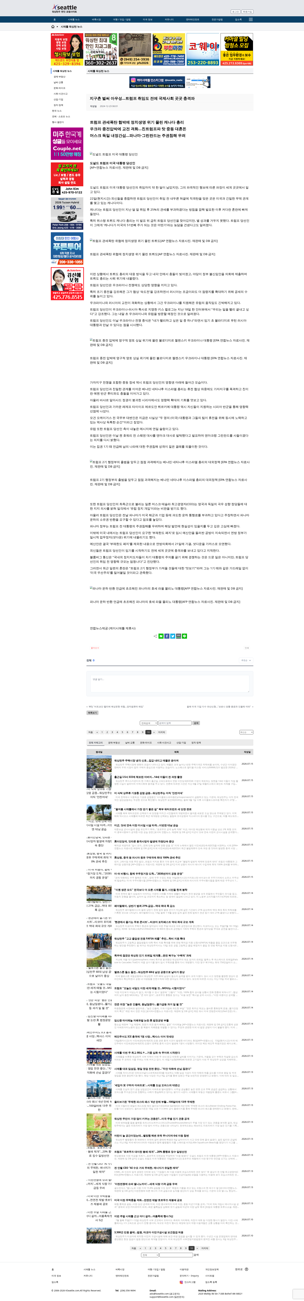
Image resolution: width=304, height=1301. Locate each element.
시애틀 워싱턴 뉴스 (62, 70)
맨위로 (239, 1269)
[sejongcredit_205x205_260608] (135, 49)
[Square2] (101, 49)
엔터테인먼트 (192, 19)
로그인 (235, 11)
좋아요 (95, 647)
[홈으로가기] (64, 8)
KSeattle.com (72, 1290)
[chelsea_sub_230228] (67, 49)
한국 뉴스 (57, 110)
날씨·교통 (58, 82)
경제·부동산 (59, 76)
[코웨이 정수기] (203, 49)
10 (148, 732)
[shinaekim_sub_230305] (67, 283)
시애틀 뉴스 (74, 19)
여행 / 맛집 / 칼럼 (122, 19)
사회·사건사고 (61, 93)
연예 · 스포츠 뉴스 (61, 116)
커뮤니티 (169, 19)
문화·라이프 (59, 87)
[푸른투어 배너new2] (67, 248)
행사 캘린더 (58, 122)
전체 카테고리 (96, 742)
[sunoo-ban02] (67, 144)
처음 (90, 732)
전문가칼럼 (217, 19)
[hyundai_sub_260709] (67, 213)
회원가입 (247, 11)
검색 (196, 722)
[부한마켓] (169, 49)
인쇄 (247, 647)
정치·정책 (58, 104)
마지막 (161, 732)
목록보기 (92, 712)
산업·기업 (58, 99)
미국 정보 (147, 19)
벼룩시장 (96, 19)
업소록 (238, 19)
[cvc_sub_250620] (67, 178)
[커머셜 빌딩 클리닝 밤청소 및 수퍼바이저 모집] (237, 49)
